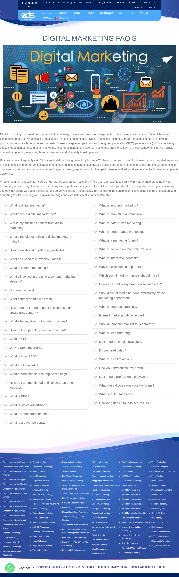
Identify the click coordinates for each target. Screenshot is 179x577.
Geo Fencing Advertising (132, 462)
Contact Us (149, 2)
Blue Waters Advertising (72, 476)
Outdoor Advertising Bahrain (15, 506)
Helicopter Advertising (101, 471)
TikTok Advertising (100, 522)
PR (132, 13)
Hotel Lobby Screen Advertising (46, 504)
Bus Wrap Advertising (42, 499)
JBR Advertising (69, 471)
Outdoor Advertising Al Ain (13, 501)
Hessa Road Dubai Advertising (75, 512)
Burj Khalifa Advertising (42, 545)
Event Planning (98, 554)
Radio (90, 13)
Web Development (100, 549)
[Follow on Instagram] (26, 3)
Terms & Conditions (141, 566)
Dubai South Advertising (161, 541)
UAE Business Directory (132, 518)
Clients (150, 7)
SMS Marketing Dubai (131, 490)
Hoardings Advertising (12, 547)
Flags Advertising (99, 467)
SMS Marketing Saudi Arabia (134, 513)
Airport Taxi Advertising (72, 467)
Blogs (138, 7)
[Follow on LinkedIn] (36, 3)
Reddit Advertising (99, 535)
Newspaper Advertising (131, 481)
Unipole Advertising (41, 481)
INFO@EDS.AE (103, 2)
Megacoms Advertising (42, 467)
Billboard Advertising (11, 533)
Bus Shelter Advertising (42, 495)
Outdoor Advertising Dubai (14, 462)
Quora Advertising (99, 518)
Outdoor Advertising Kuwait (14, 520)
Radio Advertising (99, 544)
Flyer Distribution (40, 541)
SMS (77, 13)
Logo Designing (157, 508)
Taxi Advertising (39, 462)
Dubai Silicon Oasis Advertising (75, 507)
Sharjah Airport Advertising (44, 522)
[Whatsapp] (10, 568)
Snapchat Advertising (101, 513)
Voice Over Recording (160, 532)
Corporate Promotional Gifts (163, 471)
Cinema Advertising (41, 536)
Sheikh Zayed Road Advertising (75, 493)
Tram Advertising (40, 550)
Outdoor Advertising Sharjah (15, 484)
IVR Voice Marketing (130, 476)
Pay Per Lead (157, 495)
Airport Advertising (40, 490)
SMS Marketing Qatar (131, 495)
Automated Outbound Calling (134, 548)
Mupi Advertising (39, 476)
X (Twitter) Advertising (101, 499)
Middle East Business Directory (135, 522)
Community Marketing (131, 552)
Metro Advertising (40, 508)
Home (120, 2)
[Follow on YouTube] (29, 7)
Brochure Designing (159, 467)
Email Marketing (128, 471)
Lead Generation (158, 499)
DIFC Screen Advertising (72, 481)
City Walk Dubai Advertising (73, 503)
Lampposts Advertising (12, 542)
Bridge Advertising (11, 537)
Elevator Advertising (41, 485)
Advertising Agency (130, 543)
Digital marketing (10, 134)
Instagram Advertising (101, 508)
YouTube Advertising (100, 495)
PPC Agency (156, 518)
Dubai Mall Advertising (71, 462)
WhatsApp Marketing (160, 485)
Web (122, 13)
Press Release (157, 481)
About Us (133, 2)
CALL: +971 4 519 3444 (57, 2)
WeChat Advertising (100, 540)
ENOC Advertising (40, 518)
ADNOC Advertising (41, 527)
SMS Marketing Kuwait (131, 499)
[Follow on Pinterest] (32, 3)
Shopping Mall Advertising (102, 481)
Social (47, 13)
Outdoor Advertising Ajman (14, 489)
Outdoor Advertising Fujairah (15, 480)
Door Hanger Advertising (102, 476)
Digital (63, 13)
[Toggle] (6, 206)
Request (161, 566)
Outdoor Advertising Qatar (14, 511)
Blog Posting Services (160, 545)
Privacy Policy (118, 566)
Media (47, 18)
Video (144, 13)
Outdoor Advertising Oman (14, 515)
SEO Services (157, 527)
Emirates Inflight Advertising (73, 550)
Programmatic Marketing (161, 490)
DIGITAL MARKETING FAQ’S (90, 38)
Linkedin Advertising (100, 504)
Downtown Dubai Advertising (74, 537)
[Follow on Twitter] (29, 3)
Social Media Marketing (131, 467)
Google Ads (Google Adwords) (105, 485)
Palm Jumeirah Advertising (73, 498)
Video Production (158, 462)
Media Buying (157, 476)
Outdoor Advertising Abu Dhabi (16, 467)
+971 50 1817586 (82, 2)
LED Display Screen (160, 536)
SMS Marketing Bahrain (132, 504)
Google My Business (160, 513)
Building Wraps (39, 471)
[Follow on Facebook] (22, 3)
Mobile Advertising (129, 485)
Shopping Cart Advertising (43, 532)
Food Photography (159, 504)
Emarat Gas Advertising (43, 513)
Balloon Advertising (100, 462)
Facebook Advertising (101, 490)
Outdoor (106, 13)
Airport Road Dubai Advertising (75, 525)
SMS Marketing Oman (131, 508)
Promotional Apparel (159, 522)
